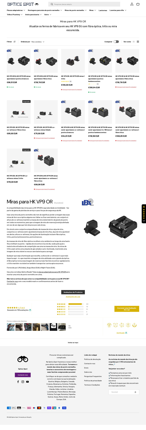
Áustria (51, 381)
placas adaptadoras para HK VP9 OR (52, 272)
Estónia (65, 384)
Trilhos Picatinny (13, 14)
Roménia (64, 394)
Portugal (57, 394)
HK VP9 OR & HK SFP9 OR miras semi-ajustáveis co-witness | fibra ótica (127, 129)
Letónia (63, 389)
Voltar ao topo (73, 342)
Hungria (71, 386)
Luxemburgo (52, 392)
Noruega (72, 392)
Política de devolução (92, 359)
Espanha (72, 394)
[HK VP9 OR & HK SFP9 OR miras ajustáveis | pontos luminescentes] (100, 61)
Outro (46, 14)
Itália (57, 389)
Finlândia (72, 384)
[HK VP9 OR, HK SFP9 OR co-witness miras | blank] (46, 112)
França (50, 386)
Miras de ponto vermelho (74, 10)
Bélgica (57, 381)
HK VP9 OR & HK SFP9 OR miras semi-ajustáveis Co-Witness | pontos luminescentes (100, 129)
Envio (86, 368)
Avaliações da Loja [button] (73, 296)
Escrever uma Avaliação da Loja (126, 309)
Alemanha (58, 386)
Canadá (71, 381)
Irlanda (52, 389)
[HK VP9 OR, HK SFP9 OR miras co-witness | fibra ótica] (19, 112)
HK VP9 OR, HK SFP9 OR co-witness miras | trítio (17, 177)
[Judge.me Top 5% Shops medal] (134, 325)
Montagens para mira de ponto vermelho (44, 10)
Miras (91, 10)
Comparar (108, 42)
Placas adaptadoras (15, 10)
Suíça (56, 397)
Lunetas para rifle (117, 10)
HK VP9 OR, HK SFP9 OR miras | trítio (72, 77)
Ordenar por (25, 42)
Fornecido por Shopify (25, 417)
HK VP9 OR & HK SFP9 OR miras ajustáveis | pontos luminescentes (100, 78)
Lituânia (70, 389)
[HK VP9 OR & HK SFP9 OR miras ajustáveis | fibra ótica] (46, 61)
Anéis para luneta (32, 14)
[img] (19, 307)
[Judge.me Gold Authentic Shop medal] (115, 325)
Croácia (49, 384)
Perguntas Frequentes (93, 376)
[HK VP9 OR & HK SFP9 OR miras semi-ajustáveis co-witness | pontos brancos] (73, 112)
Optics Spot (14, 417)
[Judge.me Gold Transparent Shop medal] (122, 325)
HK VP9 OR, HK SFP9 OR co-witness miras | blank (44, 128)
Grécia (65, 386)
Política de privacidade (93, 381)
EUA (64, 399)
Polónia (50, 394)
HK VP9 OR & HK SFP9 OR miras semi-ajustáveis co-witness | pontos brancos (73, 129)
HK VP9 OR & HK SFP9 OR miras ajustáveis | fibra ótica (46, 77)
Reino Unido (63, 397)
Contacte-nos (12, 281)
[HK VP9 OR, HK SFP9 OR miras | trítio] (73, 61)
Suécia (50, 397)
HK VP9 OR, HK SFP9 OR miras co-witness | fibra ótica (18, 128)
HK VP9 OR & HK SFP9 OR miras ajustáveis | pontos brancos (19, 77)
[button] (144, 213)
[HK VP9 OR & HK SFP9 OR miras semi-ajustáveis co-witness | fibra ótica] (127, 112)
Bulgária (64, 381)
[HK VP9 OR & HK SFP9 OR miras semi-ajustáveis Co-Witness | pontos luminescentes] (100, 112)
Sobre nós (88, 372)
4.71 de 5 (21, 308)
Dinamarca (57, 384)
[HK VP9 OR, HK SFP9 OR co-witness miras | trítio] (19, 160)
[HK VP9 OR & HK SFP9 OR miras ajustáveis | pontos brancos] (19, 61)
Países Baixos (63, 392)
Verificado (121, 333)
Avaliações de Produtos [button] (73, 292)
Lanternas (103, 10)
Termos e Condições (92, 385)
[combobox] (84, 4)
